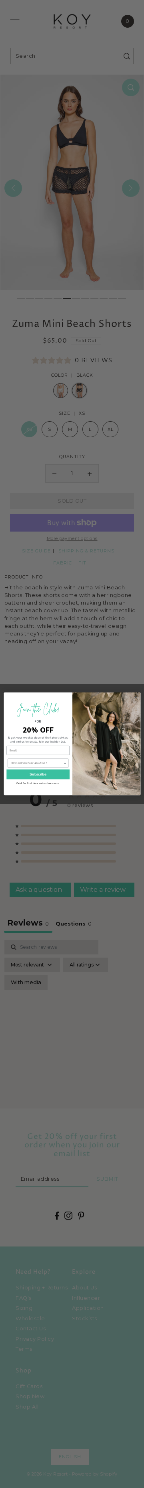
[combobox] (36, 763)
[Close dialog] (135, 697)
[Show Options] (64, 763)
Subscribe (38, 774)
